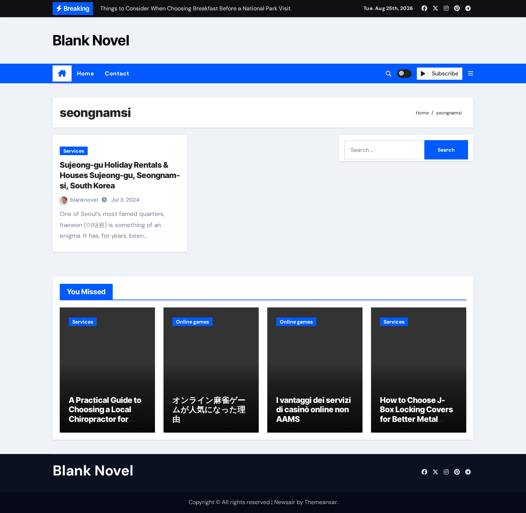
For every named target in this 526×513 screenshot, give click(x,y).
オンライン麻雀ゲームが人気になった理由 (208, 409)
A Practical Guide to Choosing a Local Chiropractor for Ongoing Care (105, 414)
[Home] (62, 73)
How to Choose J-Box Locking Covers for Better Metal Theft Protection (416, 414)
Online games (192, 322)
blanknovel (84, 199)
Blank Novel (91, 40)
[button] (470, 73)
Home (85, 73)
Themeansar (321, 502)
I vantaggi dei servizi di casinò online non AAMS (313, 409)
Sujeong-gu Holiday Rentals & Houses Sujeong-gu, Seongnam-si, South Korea (120, 175)
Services (73, 151)
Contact (117, 73)
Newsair (284, 502)
